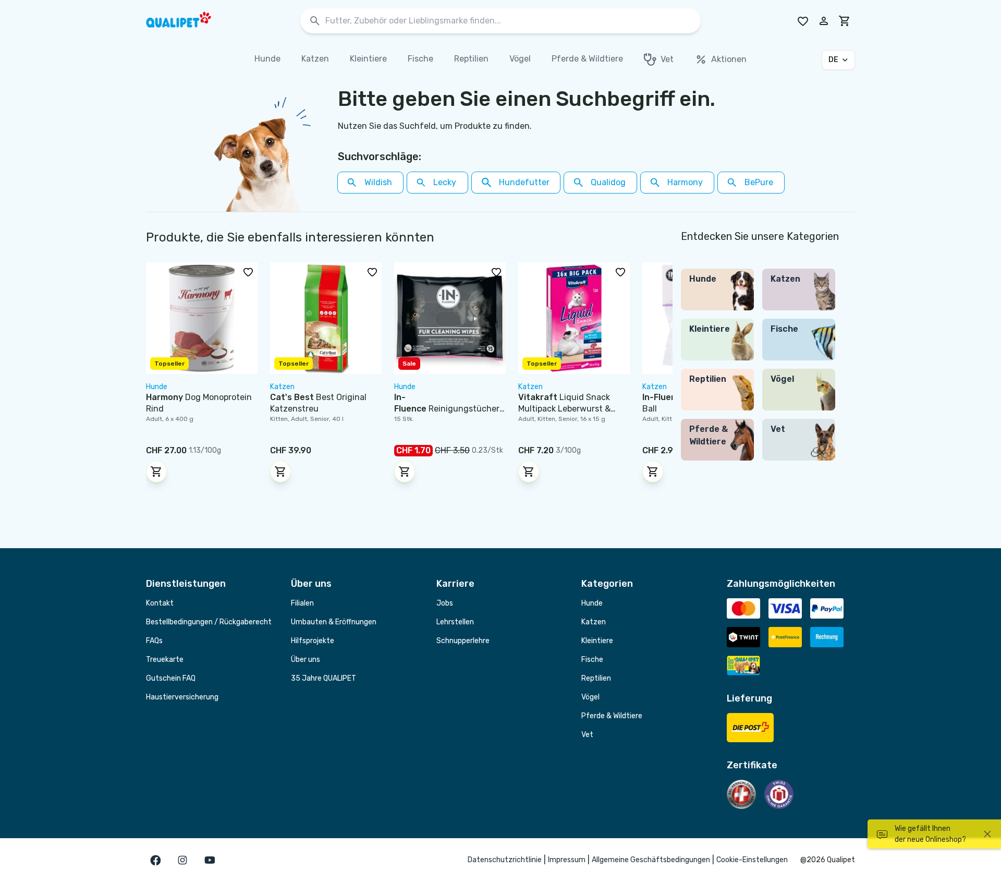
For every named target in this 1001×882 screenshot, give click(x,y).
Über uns (305, 659)
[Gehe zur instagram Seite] (182, 860)
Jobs (444, 603)
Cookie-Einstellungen (752, 859)
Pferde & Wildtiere (611, 715)
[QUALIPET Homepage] (187, 20)
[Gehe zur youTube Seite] (209, 860)
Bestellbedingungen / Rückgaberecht (209, 622)
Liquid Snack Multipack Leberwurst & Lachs (564, 408)
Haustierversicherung (182, 697)
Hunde (592, 603)
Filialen (302, 603)
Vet (587, 734)
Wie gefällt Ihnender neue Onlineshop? (930, 834)
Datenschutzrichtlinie (505, 859)
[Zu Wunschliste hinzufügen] (248, 272)
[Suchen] (315, 21)
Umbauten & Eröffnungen (333, 622)
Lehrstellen (455, 622)
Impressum (566, 859)
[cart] (844, 20)
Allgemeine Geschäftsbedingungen (651, 859)
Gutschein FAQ (171, 678)
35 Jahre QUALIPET (323, 678)
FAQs (154, 640)
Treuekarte (165, 659)
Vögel (590, 697)
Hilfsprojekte (312, 640)
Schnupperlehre (463, 640)
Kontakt (160, 603)
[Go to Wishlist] (802, 20)
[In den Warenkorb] (156, 471)
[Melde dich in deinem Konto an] (823, 20)
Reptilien (596, 678)
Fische (592, 659)
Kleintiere (597, 640)
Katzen (593, 622)
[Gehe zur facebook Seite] (155, 860)
